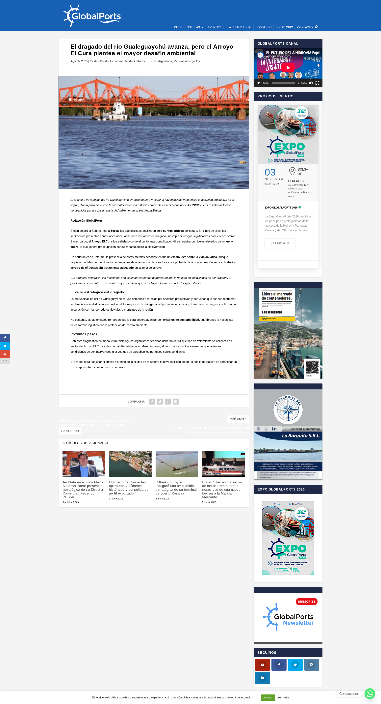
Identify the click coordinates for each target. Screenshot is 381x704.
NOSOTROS (263, 27)
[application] (288, 67)
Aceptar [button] (267, 697)
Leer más (282, 697)
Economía (116, 61)
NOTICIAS (193, 27)
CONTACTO (305, 27)
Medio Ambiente (135, 61)
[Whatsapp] (370, 693)
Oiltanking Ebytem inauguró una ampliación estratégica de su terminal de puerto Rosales (176, 487)
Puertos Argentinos (159, 61)
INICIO (178, 27)
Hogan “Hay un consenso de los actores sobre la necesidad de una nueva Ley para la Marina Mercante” (222, 489)
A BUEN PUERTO (240, 27)
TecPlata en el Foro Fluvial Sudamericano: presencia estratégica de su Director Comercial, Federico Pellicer (84, 489)
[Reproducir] (259, 83)
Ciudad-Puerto (99, 61)
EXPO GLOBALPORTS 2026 (281, 207)
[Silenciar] (311, 83)
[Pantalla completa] (317, 83)
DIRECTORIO (284, 27)
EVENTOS (214, 27)
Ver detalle (280, 243)
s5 (175, 61)
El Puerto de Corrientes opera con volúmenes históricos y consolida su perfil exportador (128, 487)
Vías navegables (189, 61)
